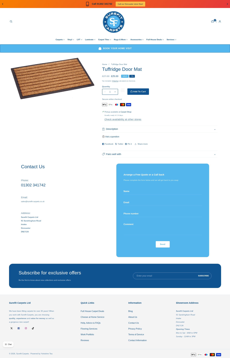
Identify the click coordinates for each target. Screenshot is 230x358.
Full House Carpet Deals (92, 311)
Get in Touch (141, 4)
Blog (130, 311)
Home (104, 64)
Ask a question (112, 136)
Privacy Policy (135, 329)
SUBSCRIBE (203, 276)
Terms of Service (136, 334)
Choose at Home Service (92, 317)
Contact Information (137, 340)
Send (162, 244)
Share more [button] (143, 144)
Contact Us (133, 323)
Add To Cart (139, 91)
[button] (59, 39)
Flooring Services (89, 329)
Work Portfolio (87, 334)
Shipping (115, 81)
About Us (132, 317)
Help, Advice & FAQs (90, 323)
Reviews (85, 340)
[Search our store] (11, 21)
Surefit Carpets (22, 354)
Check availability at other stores (122, 119)
